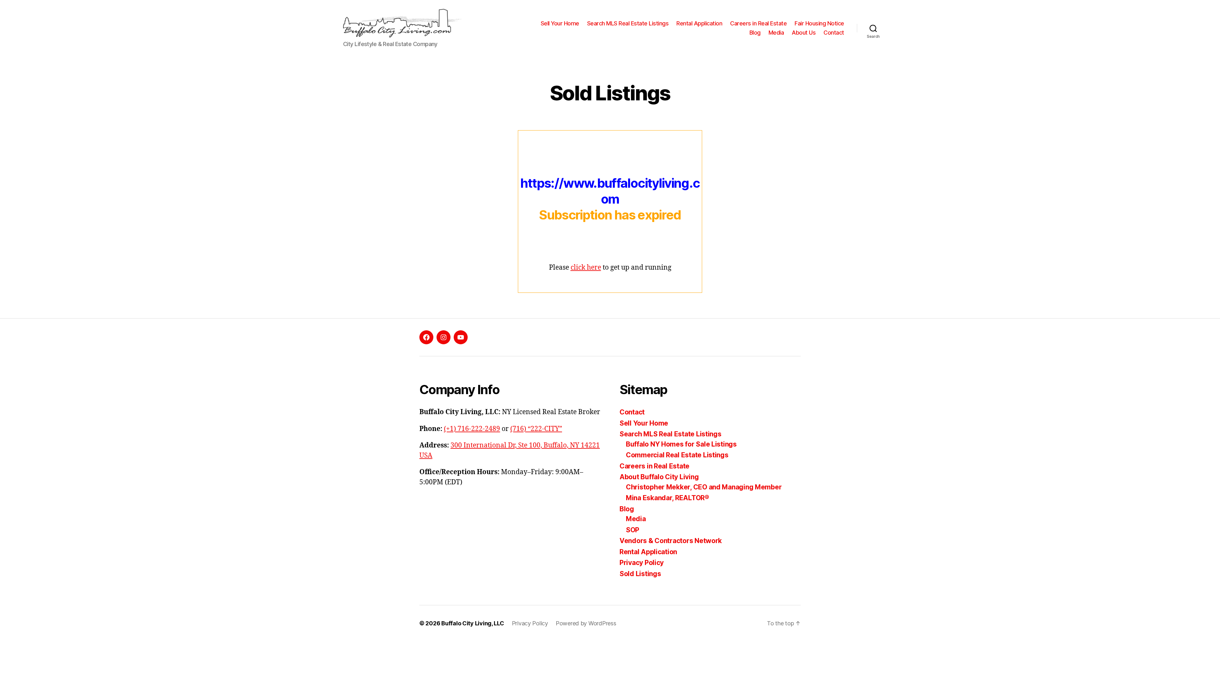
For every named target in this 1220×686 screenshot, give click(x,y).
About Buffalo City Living (659, 477)
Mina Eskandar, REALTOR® (667, 498)
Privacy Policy (642, 563)
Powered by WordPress (586, 623)
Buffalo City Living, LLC (472, 623)
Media (776, 32)
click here (586, 267)
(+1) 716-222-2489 (472, 429)
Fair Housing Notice (819, 23)
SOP (632, 530)
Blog (755, 32)
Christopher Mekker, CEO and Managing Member (704, 487)
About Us (804, 32)
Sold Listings (640, 574)
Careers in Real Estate (758, 23)
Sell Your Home (560, 23)
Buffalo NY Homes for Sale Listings (681, 444)
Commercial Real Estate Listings (677, 455)
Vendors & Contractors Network (671, 541)
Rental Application (699, 23)
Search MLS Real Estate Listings (628, 23)
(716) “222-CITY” (536, 429)
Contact (834, 32)
